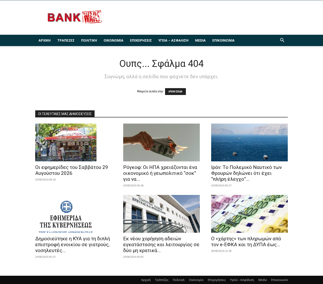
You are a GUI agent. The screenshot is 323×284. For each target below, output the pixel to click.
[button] (282, 41)
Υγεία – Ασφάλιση (173, 40)
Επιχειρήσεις (141, 40)
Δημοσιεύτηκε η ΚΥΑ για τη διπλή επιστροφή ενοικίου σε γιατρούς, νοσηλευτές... (72, 244)
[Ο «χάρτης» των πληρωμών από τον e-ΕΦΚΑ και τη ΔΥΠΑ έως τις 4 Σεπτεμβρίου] (249, 214)
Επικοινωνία (223, 40)
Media (200, 40)
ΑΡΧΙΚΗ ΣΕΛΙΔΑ (175, 91)
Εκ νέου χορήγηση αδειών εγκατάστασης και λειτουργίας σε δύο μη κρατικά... (161, 244)
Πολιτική (89, 40)
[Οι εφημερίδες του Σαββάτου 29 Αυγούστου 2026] (73, 142)
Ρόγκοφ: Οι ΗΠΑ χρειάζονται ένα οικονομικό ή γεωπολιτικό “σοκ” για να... (160, 173)
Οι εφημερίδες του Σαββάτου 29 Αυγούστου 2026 (71, 170)
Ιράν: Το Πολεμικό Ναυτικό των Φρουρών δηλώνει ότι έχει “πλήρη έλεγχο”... (246, 173)
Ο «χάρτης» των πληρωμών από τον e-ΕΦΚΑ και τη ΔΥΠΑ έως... (246, 241)
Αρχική (45, 40)
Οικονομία (113, 40)
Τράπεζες (65, 40)
